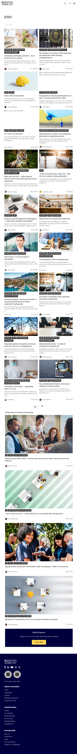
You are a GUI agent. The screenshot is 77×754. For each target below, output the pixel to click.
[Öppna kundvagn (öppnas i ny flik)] (65, 3)
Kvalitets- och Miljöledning (12, 744)
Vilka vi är (7, 734)
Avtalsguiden (8, 693)
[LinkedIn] (9, 667)
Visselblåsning (8, 724)
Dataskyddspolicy (9, 721)
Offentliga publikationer (11, 698)
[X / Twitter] (20, 667)
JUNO (6, 690)
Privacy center (8, 718)
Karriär (6, 739)
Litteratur (7, 695)
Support (6, 710)
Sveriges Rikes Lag (10, 700)
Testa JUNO (39, 642)
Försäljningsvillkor (9, 716)
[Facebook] (5, 667)
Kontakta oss (8, 736)
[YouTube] (13, 667)
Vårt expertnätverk (10, 742)
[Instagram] (16, 667)
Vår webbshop (8, 713)
